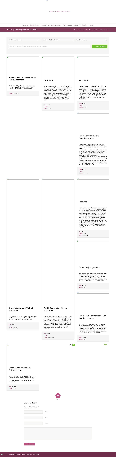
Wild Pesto (84, 80)
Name (46, 411)
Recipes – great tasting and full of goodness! (22, 30)
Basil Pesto (49, 80)
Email (46, 417)
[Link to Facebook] (108, 11)
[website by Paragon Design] (2, 454)
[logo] (58, 11)
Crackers (83, 202)
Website (46, 423)
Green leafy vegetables (89, 268)
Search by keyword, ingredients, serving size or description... (29, 46)
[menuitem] (25, 25)
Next (106, 344)
